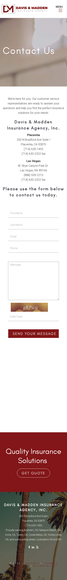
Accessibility (46, 566)
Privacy (32, 563)
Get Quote (33, 473)
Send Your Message (34, 333)
